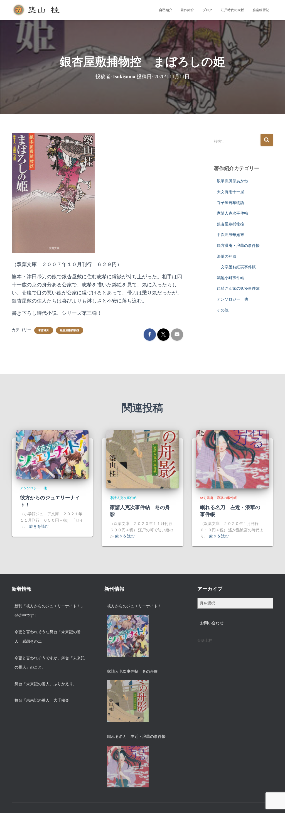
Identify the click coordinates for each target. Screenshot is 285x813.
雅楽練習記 (260, 10)
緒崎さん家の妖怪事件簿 (238, 288)
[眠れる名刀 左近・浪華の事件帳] (232, 459)
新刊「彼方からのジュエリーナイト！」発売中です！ (49, 611)
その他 (223, 310)
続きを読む (39, 526)
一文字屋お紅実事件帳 (236, 267)
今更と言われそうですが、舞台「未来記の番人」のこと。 (49, 663)
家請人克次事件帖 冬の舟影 (140, 510)
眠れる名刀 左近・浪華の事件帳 (230, 510)
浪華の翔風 (226, 256)
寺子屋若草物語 (230, 202)
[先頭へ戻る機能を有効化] (274, 802)
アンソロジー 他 (232, 299)
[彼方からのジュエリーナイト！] (52, 454)
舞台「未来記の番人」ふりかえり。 (45, 684)
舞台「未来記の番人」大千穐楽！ (43, 700)
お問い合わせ (211, 623)
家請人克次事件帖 (232, 213)
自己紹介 (165, 10)
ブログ (207, 10)
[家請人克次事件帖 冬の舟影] (142, 459)
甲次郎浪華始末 (230, 234)
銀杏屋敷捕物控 (69, 330)
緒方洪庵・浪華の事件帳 (238, 245)
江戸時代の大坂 (232, 10)
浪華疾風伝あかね (232, 181)
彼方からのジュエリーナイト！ (50, 501)
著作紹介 (187, 10)
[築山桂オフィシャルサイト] (37, 10)
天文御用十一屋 (230, 192)
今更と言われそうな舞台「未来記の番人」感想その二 (47, 636)
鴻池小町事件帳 (230, 278)
